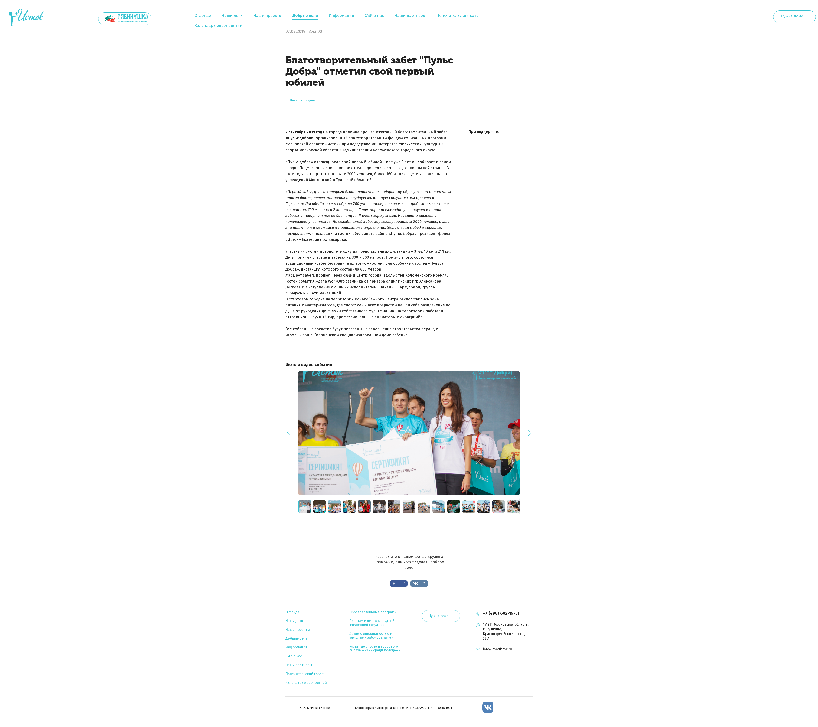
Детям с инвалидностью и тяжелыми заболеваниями (371, 635)
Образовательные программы (374, 612)
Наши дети (232, 15)
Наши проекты (267, 15)
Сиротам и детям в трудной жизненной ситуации (371, 623)
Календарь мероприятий (218, 25)
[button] (320, 506)
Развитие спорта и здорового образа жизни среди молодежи (374, 648)
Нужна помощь (795, 16)
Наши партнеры (410, 15)
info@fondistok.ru (497, 649)
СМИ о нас (374, 15)
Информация (341, 15)
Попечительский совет (458, 15)
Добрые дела (305, 15)
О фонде (202, 15)
